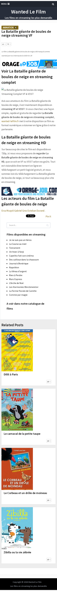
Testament (14, 247)
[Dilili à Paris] (17, 350)
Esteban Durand (35, 210)
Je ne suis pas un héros (20, 240)
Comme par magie (18, 294)
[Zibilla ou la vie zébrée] (17, 528)
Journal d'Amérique (18, 263)
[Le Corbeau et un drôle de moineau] (17, 469)
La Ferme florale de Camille (23, 290)
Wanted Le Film (28, 11)
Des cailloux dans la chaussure (24, 259)
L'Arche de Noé (16, 283)
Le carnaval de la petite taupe (22, 433)
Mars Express (15, 279)
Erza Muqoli (7, 210)
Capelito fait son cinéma (21, 255)
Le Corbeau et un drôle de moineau (25, 493)
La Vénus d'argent (18, 271)
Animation (8, 27)
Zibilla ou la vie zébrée (17, 552)
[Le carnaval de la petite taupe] (17, 410)
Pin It (48, 216)
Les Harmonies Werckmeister (23, 286)
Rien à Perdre (15, 275)
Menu (4, 3)
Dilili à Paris (11, 374)
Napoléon (14, 267)
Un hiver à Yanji (16, 251)
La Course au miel (17, 243)
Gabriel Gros (20, 210)
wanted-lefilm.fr (10, 121)
